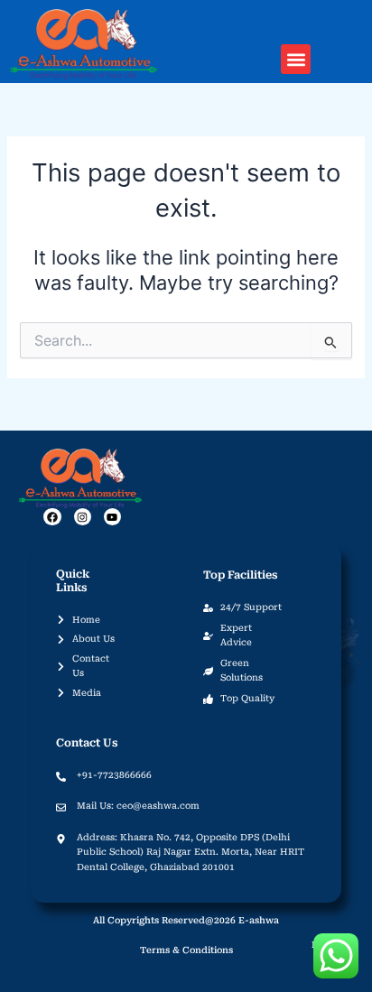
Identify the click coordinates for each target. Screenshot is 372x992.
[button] (296, 59)
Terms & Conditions (186, 950)
